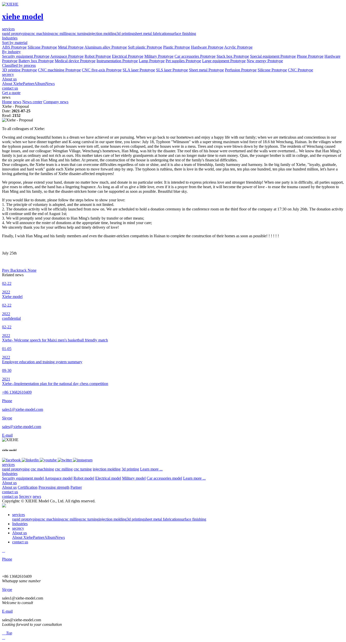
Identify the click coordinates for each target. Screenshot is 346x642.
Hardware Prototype (207, 47)
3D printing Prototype (19, 70)
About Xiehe (12, 83)
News (50, 83)
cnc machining (41, 33)
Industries (9, 474)
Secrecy (25, 496)
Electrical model (108, 478)
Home (7, 102)
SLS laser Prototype (172, 70)
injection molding (103, 33)
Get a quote (11, 93)
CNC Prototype (300, 70)
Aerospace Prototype (67, 56)
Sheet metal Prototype (206, 70)
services (8, 464)
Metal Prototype (71, 47)
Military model (134, 478)
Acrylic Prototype (238, 47)
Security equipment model (23, 478)
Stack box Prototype (233, 56)
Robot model (83, 478)
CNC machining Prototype (59, 70)
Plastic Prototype (176, 47)
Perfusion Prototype (241, 70)
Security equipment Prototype (25, 56)
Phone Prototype (310, 56)
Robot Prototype (98, 56)
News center (32, 102)
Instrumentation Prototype (117, 61)
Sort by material (14, 42)
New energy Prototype (265, 61)
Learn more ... (151, 469)
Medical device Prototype (75, 61)
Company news (55, 102)
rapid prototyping (16, 33)
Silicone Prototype (42, 47)
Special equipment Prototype (273, 56)
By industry (11, 52)
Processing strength (54, 487)
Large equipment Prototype (224, 61)
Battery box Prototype (36, 61)
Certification (27, 487)
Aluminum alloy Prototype (105, 47)
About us (9, 483)
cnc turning (80, 33)
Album (39, 83)
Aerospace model (58, 478)
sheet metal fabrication (152, 33)
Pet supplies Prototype (183, 61)
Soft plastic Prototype (145, 47)
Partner (28, 83)
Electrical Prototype (127, 56)
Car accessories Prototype (195, 56)
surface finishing (183, 33)
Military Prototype (159, 56)
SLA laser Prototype (139, 70)
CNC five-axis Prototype (102, 70)
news (17, 102)
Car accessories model (164, 478)
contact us (10, 492)
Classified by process (19, 65)
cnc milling (62, 33)
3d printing (125, 33)
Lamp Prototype (152, 61)
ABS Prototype (14, 47)
